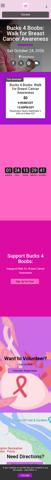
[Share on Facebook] (13, 63)
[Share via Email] (29, 63)
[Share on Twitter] (21, 63)
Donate (25, 14)
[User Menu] (46, 6)
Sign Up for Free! (25, 281)
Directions (27, 57)
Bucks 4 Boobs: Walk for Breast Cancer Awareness (25, 33)
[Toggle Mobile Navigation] (2, 5)
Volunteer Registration (25, 370)
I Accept (24, 475)
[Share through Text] (36, 63)
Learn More (29, 470)
